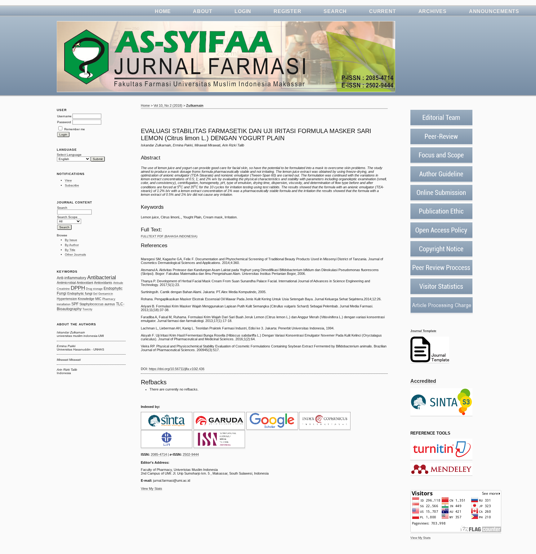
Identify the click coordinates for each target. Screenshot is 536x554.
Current (382, 11)
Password (64, 122)
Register (287, 11)
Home (163, 11)
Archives (432, 11)
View (68, 180)
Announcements (494, 11)
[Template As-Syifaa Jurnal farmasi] (429, 361)
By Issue (71, 240)
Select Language (69, 154)
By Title (70, 250)
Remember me (74, 129)
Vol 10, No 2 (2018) (168, 105)
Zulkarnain (194, 105)
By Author (72, 245)
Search (335, 11)
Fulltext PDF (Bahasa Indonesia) (169, 236)
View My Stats (420, 537)
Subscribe (72, 185)
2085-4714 (159, 454)
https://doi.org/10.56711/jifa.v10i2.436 (176, 369)
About (202, 11)
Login (242, 11)
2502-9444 (191, 454)
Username (64, 116)
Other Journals (75, 254)
